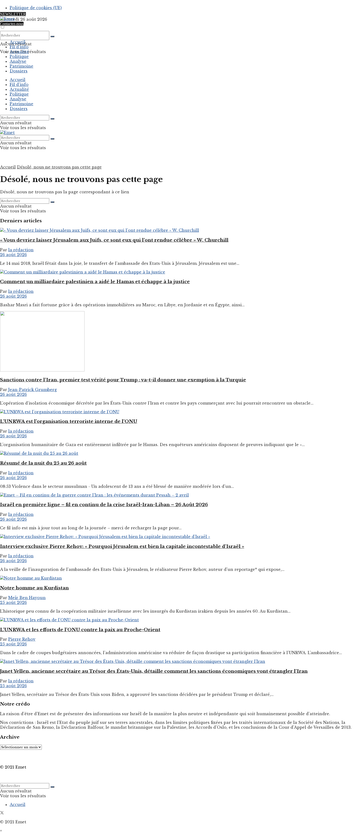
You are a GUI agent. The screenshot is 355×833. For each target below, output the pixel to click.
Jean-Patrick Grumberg (32, 389)
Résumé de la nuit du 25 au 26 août (43, 463)
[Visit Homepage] (7, 18)
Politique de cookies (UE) (36, 7)
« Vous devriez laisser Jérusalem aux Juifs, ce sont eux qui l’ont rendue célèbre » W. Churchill (114, 240)
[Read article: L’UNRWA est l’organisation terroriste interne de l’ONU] (177, 411)
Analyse (18, 61)
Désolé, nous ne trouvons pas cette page (59, 167)
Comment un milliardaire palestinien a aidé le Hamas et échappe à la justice (95, 281)
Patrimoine (21, 66)
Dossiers (19, 71)
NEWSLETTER (13, 14)
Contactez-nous (12, 24)
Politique (19, 56)
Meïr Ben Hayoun (27, 597)
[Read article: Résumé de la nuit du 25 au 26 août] (177, 453)
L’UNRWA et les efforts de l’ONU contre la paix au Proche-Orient (80, 629)
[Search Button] (52, 36)
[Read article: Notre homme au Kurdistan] (177, 578)
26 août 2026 (13, 254)
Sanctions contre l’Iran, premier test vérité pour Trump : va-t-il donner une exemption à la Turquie (123, 380)
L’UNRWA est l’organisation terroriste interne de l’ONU (68, 421)
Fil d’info (19, 46)
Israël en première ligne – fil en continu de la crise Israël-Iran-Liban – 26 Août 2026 (104, 504)
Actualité (19, 51)
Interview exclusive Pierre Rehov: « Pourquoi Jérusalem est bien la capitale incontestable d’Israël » (122, 546)
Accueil (17, 42)
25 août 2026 (13, 602)
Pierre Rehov (22, 639)
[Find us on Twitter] (2, 813)
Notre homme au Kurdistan (34, 588)
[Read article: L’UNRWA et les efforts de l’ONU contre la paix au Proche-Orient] (177, 619)
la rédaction (21, 249)
